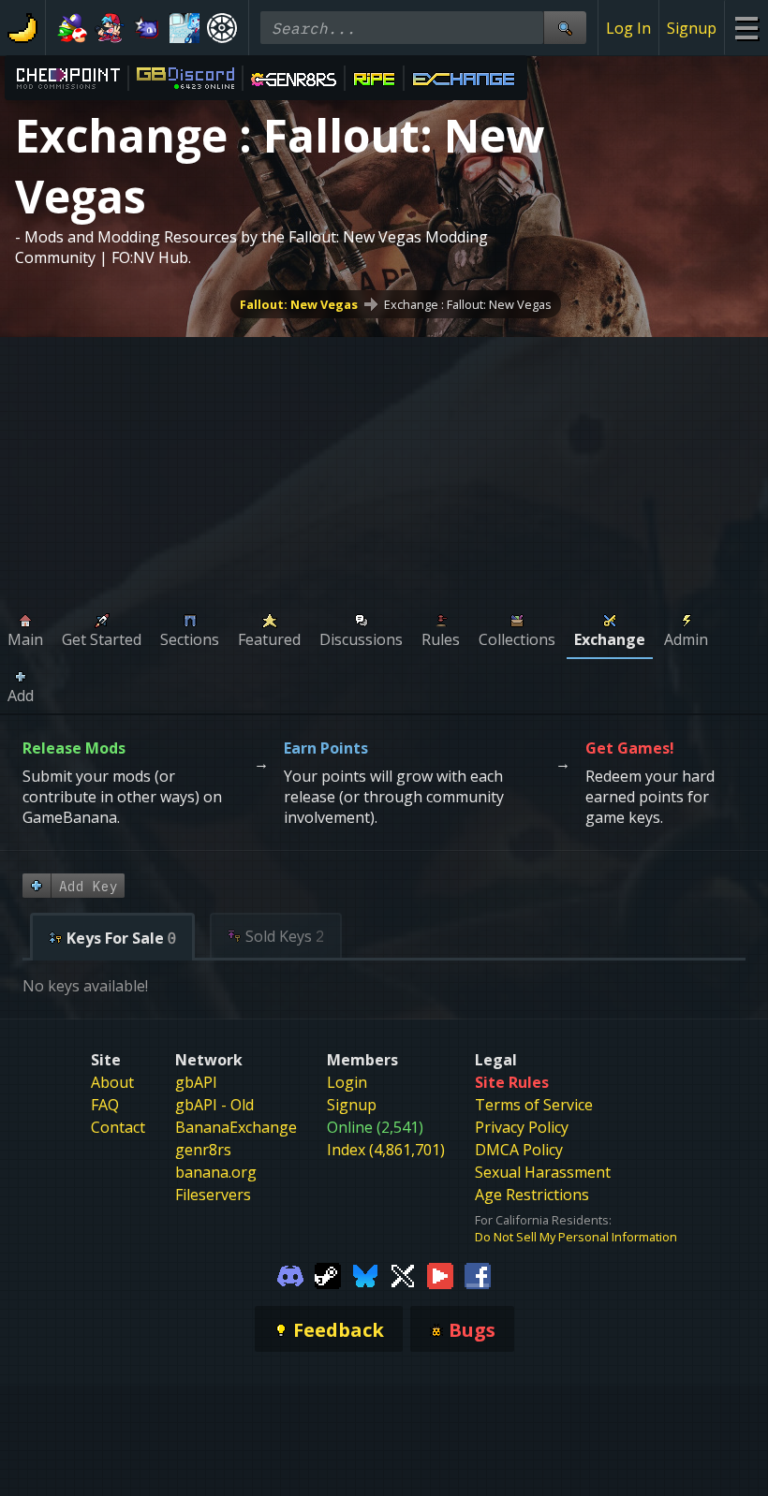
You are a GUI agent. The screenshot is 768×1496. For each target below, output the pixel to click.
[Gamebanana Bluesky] (365, 1274)
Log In (628, 28)
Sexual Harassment (543, 1172)
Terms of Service (534, 1104)
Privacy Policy (522, 1127)
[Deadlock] (222, 28)
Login (347, 1082)
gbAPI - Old (214, 1104)
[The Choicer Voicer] (184, 28)
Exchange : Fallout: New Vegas (468, 304)
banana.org (216, 1172)
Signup (691, 28)
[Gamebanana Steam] (328, 1274)
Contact (118, 1127)
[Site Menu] (746, 27)
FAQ (105, 1104)
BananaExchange (236, 1127)
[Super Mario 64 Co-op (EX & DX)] (72, 28)
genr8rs (203, 1149)
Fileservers (213, 1194)
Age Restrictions (532, 1194)
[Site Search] (564, 27)
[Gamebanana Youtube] (440, 1274)
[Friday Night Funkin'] (109, 28)
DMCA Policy (519, 1149)
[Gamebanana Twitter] (403, 1274)
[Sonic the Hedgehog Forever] (147, 28)
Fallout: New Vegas (299, 304)
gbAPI (196, 1082)
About (112, 1082)
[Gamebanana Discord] (290, 1274)
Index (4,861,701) (386, 1149)
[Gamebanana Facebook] (478, 1274)
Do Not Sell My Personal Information (576, 1236)
